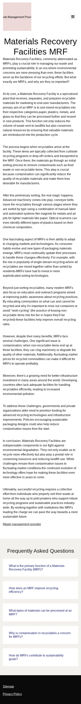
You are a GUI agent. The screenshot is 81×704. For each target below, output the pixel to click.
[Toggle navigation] (72, 16)
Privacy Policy (12, 694)
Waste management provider (22, 524)
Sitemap (8, 686)
